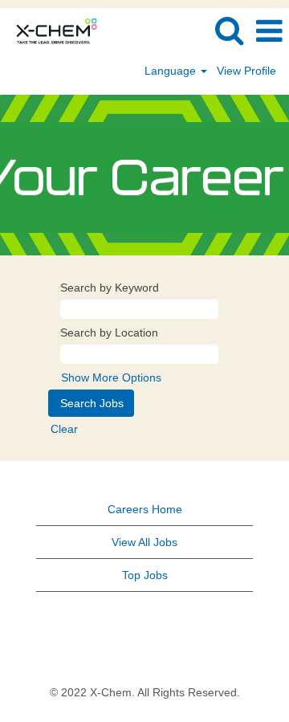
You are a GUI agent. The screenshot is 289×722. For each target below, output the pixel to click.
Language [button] (171, 70)
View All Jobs (144, 542)
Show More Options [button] (111, 377)
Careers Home (145, 509)
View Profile (246, 70)
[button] (269, 31)
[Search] (229, 30)
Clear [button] (64, 428)
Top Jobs (145, 575)
